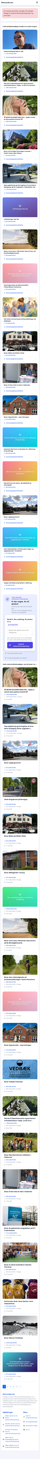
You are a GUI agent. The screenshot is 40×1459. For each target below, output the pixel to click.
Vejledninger (8, 1412)
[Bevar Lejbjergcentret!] (20, 510)
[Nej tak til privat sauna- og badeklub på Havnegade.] (20, 477)
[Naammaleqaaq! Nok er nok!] (20, 44)
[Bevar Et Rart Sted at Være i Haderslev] (20, 378)
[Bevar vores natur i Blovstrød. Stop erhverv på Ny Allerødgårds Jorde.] (20, 245)
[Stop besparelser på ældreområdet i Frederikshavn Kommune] (20, 279)
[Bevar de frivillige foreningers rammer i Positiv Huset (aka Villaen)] (20, 145)
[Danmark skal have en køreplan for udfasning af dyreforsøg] (20, 443)
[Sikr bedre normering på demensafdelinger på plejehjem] (20, 313)
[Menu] (37, 2)
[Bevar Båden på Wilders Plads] (20, 346)
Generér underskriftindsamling (21, 645)
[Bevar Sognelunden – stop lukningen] (20, 410)
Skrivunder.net (7, 3)
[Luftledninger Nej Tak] (20, 212)
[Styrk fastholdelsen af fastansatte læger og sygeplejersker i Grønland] (20, 543)
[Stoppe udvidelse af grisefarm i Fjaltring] (20, 576)
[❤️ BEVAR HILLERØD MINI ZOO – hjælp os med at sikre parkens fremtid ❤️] (20, 111)
